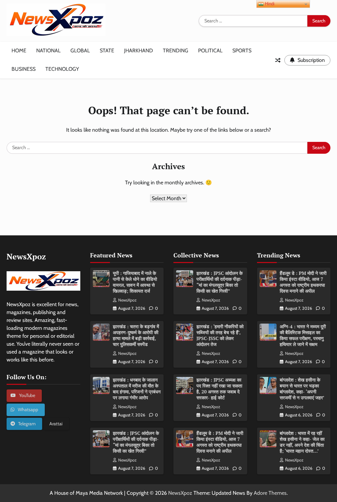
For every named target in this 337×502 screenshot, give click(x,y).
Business (24, 69)
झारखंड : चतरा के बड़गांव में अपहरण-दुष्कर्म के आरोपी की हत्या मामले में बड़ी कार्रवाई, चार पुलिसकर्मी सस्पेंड (136, 335)
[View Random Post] (278, 60)
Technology (62, 69)
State (107, 50)
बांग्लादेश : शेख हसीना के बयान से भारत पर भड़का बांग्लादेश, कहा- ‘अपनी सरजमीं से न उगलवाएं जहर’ (302, 389)
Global (80, 50)
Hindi (269, 3)
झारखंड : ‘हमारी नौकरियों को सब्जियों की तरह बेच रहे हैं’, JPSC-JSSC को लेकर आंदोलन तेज (220, 335)
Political (210, 50)
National (48, 50)
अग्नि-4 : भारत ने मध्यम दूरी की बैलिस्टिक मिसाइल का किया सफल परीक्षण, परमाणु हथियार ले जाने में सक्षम (303, 335)
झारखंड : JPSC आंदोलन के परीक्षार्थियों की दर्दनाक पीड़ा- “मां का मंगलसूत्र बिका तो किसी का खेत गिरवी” (136, 442)
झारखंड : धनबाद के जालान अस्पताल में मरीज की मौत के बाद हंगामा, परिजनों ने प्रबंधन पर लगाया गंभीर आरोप (137, 389)
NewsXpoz (127, 300)
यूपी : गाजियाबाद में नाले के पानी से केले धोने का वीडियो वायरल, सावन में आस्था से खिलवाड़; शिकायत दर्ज (135, 282)
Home (19, 50)
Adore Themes (270, 493)
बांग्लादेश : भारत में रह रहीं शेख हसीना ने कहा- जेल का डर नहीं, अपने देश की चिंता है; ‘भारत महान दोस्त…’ (302, 442)
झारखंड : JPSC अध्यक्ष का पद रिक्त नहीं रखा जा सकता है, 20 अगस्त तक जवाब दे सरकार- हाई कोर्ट (219, 389)
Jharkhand (138, 50)
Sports (241, 50)
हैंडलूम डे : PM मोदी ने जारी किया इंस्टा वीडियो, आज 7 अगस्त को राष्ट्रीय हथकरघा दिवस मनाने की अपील (219, 442)
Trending (175, 50)
